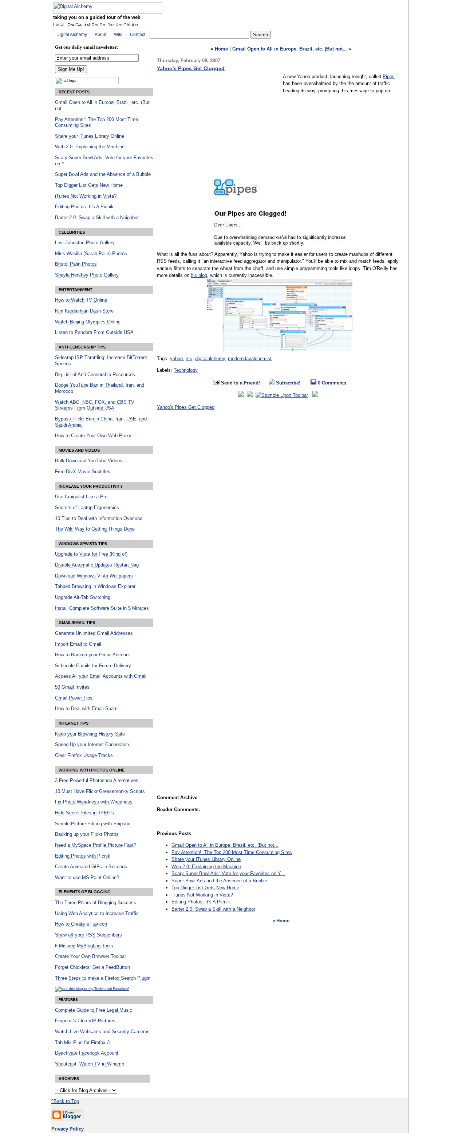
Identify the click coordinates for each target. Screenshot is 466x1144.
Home (221, 49)
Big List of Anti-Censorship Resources (95, 374)
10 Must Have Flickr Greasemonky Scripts (100, 791)
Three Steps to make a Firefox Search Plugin (102, 978)
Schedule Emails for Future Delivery (93, 665)
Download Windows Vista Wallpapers (94, 576)
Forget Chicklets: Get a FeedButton (92, 967)
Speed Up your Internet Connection (92, 744)
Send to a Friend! (240, 383)
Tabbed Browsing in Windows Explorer (95, 586)
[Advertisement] (218, 124)
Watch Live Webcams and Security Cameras (102, 1031)
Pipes (389, 76)
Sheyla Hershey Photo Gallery (87, 275)
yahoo (176, 358)
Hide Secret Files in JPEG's (84, 812)
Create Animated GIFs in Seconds (91, 866)
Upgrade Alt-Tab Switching (82, 597)
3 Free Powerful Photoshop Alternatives (96, 780)
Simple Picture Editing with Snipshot (93, 823)
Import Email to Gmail (78, 644)
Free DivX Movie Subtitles (82, 471)
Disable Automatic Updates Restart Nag (97, 565)
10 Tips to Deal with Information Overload (98, 518)
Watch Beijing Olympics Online (88, 322)
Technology (186, 370)
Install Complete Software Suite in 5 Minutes (102, 608)
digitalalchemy (210, 358)
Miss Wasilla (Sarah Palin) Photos (91, 253)
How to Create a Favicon (81, 924)
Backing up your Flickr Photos (87, 834)
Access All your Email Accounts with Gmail (100, 676)
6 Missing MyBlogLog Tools (84, 945)
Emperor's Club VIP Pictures (85, 1020)
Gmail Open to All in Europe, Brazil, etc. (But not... (289, 49)
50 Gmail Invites (72, 687)
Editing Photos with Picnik (82, 856)
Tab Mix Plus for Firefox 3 (82, 1042)
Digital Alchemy (71, 34)
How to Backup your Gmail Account (92, 654)
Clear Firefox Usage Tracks (84, 755)
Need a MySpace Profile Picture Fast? (95, 845)
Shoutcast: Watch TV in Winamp (89, 1064)
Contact (137, 34)
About (100, 34)
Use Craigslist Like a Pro (81, 496)
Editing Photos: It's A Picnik (200, 902)
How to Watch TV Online (81, 300)
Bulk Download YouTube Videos (88, 460)
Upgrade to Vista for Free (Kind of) (91, 554)
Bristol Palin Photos (76, 264)
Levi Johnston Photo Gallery (85, 242)
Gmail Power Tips (73, 698)
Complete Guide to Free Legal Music (93, 1010)
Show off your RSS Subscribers (88, 935)
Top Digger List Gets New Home (205, 887)
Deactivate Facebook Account (86, 1053)
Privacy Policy (67, 1129)
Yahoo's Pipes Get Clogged (191, 68)
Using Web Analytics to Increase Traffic (97, 913)
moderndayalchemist (250, 358)
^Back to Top (65, 1101)
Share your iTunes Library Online (206, 859)
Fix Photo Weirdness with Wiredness (94, 802)
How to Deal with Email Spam (86, 708)
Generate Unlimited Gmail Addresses (94, 633)
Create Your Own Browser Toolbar (90, 956)
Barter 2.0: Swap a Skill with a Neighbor (213, 909)
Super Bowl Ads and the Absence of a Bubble (219, 880)
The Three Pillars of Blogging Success (95, 902)
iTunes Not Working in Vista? (202, 895)
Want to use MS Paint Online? (87, 877)
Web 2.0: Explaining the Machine (206, 866)
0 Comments (332, 383)
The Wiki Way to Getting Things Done (95, 529)
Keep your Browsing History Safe (90, 734)
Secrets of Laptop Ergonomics (87, 507)
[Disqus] (280, 512)
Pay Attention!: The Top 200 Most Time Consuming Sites (231, 852)
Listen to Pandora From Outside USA (94, 332)
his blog (199, 275)
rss (189, 358)
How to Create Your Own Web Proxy (93, 435)
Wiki (118, 34)
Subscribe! (288, 383)
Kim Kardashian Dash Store (84, 311)
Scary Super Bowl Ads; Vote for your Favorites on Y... (228, 873)
